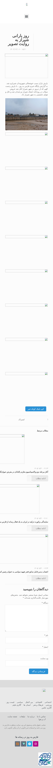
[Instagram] (35, 744)
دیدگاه (45, 603)
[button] (26, 16)
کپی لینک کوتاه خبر (36, 409)
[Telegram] (29, 744)
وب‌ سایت (44, 658)
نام (46, 635)
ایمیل (45, 647)
